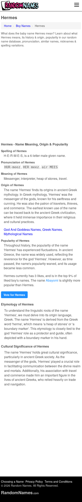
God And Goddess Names (22, 229)
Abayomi (52, 280)
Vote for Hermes (14, 295)
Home (8, 26)
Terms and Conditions (58, 481)
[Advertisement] (41, 93)
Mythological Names (18, 234)
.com (20, 493)
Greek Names (52, 229)
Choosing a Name (12, 481)
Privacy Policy (34, 481)
